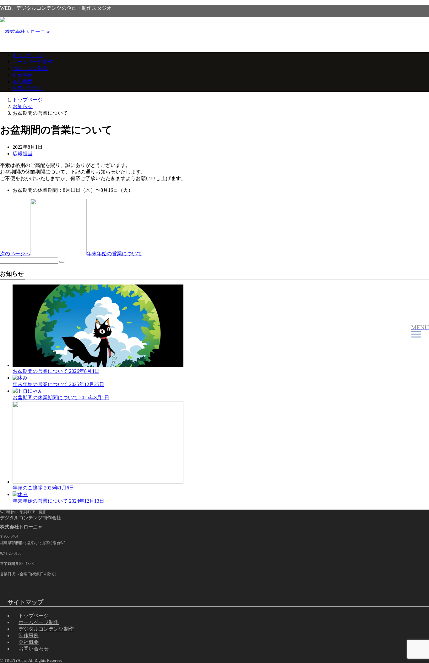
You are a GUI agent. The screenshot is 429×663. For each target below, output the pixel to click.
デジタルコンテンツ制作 (46, 629)
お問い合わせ (28, 88)
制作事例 (23, 75)
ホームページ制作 (33, 61)
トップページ (28, 55)
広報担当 (23, 153)
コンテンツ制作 (30, 68)
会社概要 (23, 81)
